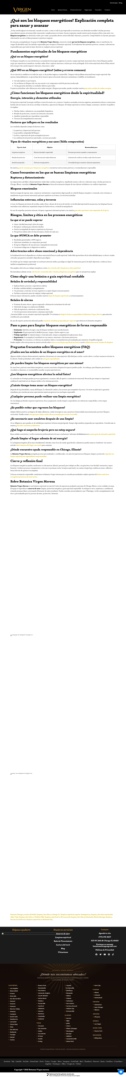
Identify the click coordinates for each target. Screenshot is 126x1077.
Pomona (13, 1006)
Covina (12, 1040)
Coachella (41, 1016)
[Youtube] (105, 954)
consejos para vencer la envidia (66, 414)
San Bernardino (15, 999)
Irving (40, 1041)
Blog (63, 948)
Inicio (53, 10)
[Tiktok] (113, 954)
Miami (96, 992)
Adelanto (41, 1008)
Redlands (13, 1032)
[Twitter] (100, 954)
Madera (40, 1001)
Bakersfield (14, 991)
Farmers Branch (71, 1006)
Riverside (13, 996)
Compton (13, 1014)
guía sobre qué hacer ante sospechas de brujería (91, 210)
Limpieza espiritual (63, 937)
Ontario (12, 1004)
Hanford (41, 1006)
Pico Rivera (42, 990)
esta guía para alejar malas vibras (41, 414)
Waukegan (70, 1031)
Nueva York (98, 1031)
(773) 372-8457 (105, 937)
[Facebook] (96, 954)
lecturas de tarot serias (28, 477)
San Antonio (42, 1028)
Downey (12, 1011)
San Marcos (14, 1029)
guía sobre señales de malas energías (97, 88)
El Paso (40, 1036)
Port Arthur (70, 1003)
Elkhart (96, 1010)
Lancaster (13, 1022)
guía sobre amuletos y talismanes (28, 425)
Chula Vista (14, 1024)
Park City (97, 985)
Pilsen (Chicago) (71, 1028)
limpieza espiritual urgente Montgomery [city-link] (75, 914)
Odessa (68, 998)
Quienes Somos (62, 10)
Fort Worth (42, 1034)
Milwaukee (98, 1038)
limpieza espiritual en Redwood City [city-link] (39, 919)
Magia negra (88, 10)
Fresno (12, 993)
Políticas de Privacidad (104, 950)
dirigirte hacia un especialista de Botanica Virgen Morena (81, 314)
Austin (40, 1039)
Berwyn (68, 1034)
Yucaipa (12, 1034)
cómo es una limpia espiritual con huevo (65, 342)
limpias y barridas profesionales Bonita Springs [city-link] (88, 917)
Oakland (41, 1019)
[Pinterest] (109, 954)
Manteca (41, 1014)
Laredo (68, 985)
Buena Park (42, 985)
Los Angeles (14, 988)
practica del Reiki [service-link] (29, 914)
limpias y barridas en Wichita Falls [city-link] (31, 917)
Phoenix (97, 1017)
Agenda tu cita (105, 933)
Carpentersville (71, 1039)
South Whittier (43, 996)
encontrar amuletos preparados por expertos (59, 321)
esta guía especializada (51, 359)
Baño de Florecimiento (63, 941)
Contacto (107, 10)
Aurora (68, 1018)
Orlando (97, 995)
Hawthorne (14, 1019)
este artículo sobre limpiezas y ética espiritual (63, 268)
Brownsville (70, 988)
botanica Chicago (16, 914)
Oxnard (12, 1001)
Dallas (40, 1031)
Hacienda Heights (44, 993)
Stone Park (70, 1041)
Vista (11, 1027)
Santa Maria (42, 998)
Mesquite (69, 993)
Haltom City (70, 1008)
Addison (69, 1036)
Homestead (98, 998)
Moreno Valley (15, 1009)
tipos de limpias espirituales (59, 296)
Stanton (41, 1011)
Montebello (42, 988)
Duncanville (70, 1011)
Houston (41, 1026)
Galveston (69, 1001)
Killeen (68, 996)
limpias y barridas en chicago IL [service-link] (48, 914)
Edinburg (69, 990)
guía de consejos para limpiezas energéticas (34, 168)
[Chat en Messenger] (121, 1072)
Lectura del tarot (63, 944)
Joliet (68, 1023)
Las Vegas (97, 1024)
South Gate (14, 1017)
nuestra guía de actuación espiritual (102, 434)
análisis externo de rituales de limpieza (99, 342)
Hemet (12, 1037)
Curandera (98, 10)
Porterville (41, 1003)
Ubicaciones (63, 952)
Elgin (68, 1021)
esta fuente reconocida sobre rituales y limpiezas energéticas (54, 272)
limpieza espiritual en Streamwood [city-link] (57, 917)
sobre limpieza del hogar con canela (29, 445)
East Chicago (98, 1007)
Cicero (68, 1026)
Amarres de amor (63, 933)
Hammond (97, 1005)
